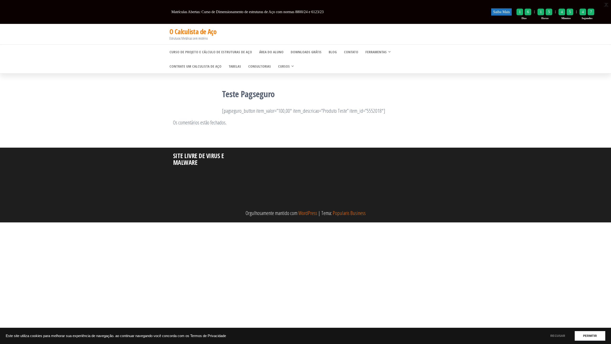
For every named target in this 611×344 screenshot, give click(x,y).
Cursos (284, 66)
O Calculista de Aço (192, 31)
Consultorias (259, 66)
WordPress (307, 212)
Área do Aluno (271, 51)
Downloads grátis (306, 51)
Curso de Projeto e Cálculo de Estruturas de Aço (210, 51)
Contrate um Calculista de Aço (195, 66)
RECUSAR (557, 336)
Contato (351, 51)
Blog (333, 51)
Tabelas (235, 66)
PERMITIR (590, 336)
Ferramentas (376, 51)
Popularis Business (349, 212)
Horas (544, 18)
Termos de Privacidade (208, 336)
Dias (524, 18)
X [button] (606, 5)
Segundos (587, 18)
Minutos (566, 18)
